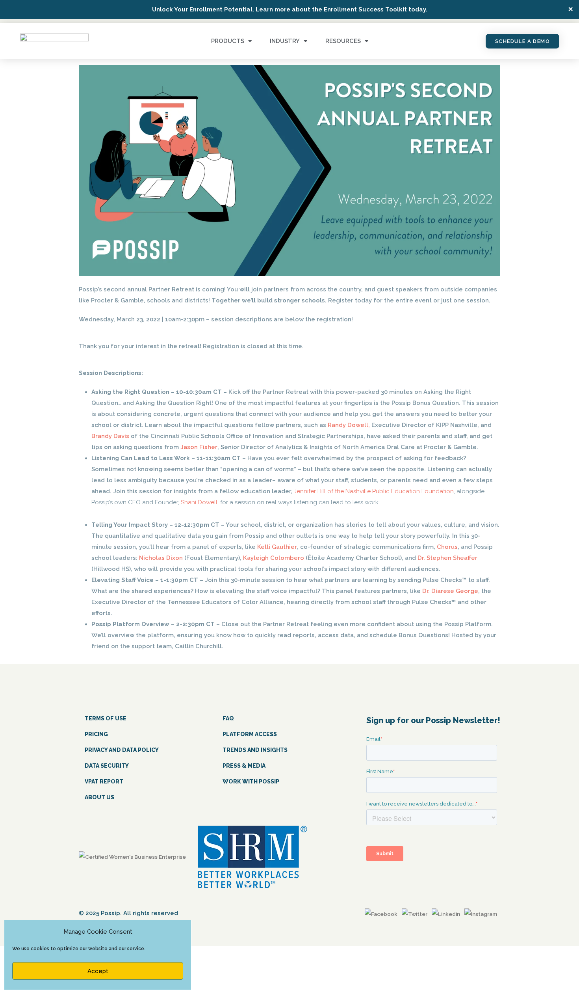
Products (227, 41)
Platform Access (250, 734)
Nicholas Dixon (161, 557)
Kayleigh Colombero (273, 557)
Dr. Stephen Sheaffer (447, 557)
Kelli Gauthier (277, 546)
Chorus (447, 546)
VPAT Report (104, 781)
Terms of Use (105, 718)
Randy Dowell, (349, 425)
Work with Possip (251, 781)
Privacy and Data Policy (122, 750)
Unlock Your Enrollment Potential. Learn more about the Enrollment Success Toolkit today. (289, 9)
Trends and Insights (255, 750)
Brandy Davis (110, 436)
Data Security (107, 766)
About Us (99, 797)
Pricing (96, 734)
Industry (285, 41)
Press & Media (244, 766)
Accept (97, 971)
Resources (343, 41)
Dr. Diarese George (450, 591)
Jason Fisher (198, 447)
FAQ (228, 718)
